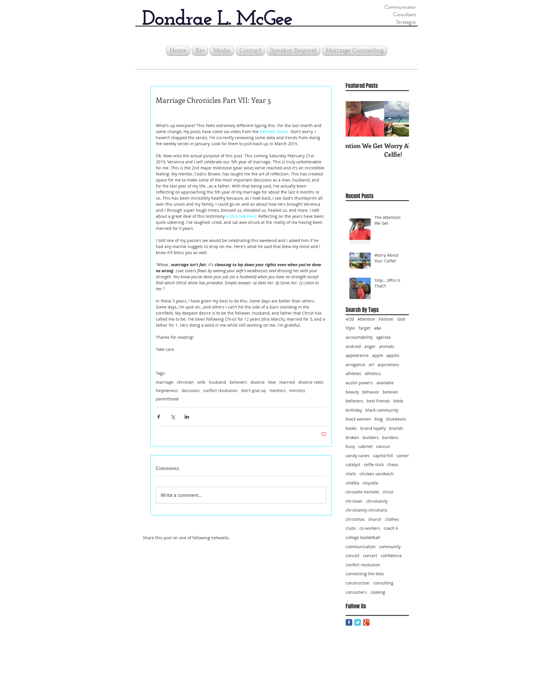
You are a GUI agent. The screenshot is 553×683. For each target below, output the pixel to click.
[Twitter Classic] (357, 622)
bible (398, 401)
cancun (383, 446)
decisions (190, 390)
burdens (390, 437)
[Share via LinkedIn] (187, 416)
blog (378, 419)
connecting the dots (365, 573)
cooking (377, 592)
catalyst (353, 464)
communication (361, 546)
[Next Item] (399, 118)
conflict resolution (220, 390)
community (390, 546)
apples (393, 355)
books (351, 428)
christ (387, 492)
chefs (351, 473)
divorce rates (310, 382)
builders (371, 437)
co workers (369, 528)
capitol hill (383, 455)
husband (217, 382)
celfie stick (374, 464)
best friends (378, 401)
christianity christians (366, 510)
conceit (352, 555)
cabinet (365, 446)
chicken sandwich (376, 473)
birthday (354, 410)
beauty (352, 392)
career (403, 455)
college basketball (363, 537)
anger (370, 346)
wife (201, 382)
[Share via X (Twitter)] (172, 416)
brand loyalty (373, 428)
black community (381, 410)
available (385, 382)
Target (364, 328)
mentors (278, 390)
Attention (366, 319)
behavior (370, 392)
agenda (383, 337)
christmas (355, 519)
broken (352, 437)
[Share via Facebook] (158, 416)
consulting (383, 583)
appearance (357, 355)
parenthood (167, 398)
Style (350, 328)
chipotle (370, 483)
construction (358, 583)
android (353, 346)
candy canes (358, 455)
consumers (356, 592)
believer (390, 392)
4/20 (350, 319)
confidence (391, 555)
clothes (392, 519)
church (375, 519)
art (371, 364)
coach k (391, 528)
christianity (377, 501)
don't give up (253, 390)
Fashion (386, 319)
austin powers (359, 382)
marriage (164, 382)
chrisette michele (362, 492)
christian (185, 382)
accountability (359, 337)
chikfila (352, 483)
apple (377, 355)
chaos (392, 464)
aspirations (388, 364)
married (287, 382)
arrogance (355, 364)
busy (350, 446)
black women (358, 419)
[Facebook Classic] (349, 622)
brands (396, 428)
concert (370, 555)
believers (238, 382)
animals (386, 346)
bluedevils (396, 419)
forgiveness (167, 390)
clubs (351, 528)
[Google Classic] (366, 622)
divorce (258, 382)
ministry (297, 390)
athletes (353, 373)
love (272, 382)
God (401, 319)
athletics (373, 373)
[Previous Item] (354, 118)
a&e (377, 328)
